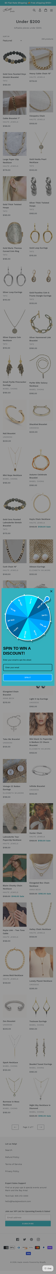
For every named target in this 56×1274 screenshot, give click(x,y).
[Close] (51, 591)
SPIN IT (27, 677)
